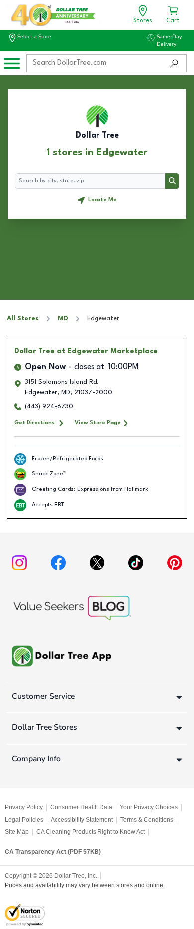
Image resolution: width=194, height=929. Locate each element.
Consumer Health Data (81, 807)
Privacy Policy (24, 807)
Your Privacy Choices (149, 807)
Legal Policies (24, 819)
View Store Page (98, 423)
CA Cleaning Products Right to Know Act (90, 831)
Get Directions (34, 423)
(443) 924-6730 (49, 406)
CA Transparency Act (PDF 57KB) (53, 851)
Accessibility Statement (82, 819)
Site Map (17, 831)
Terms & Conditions (146, 819)
